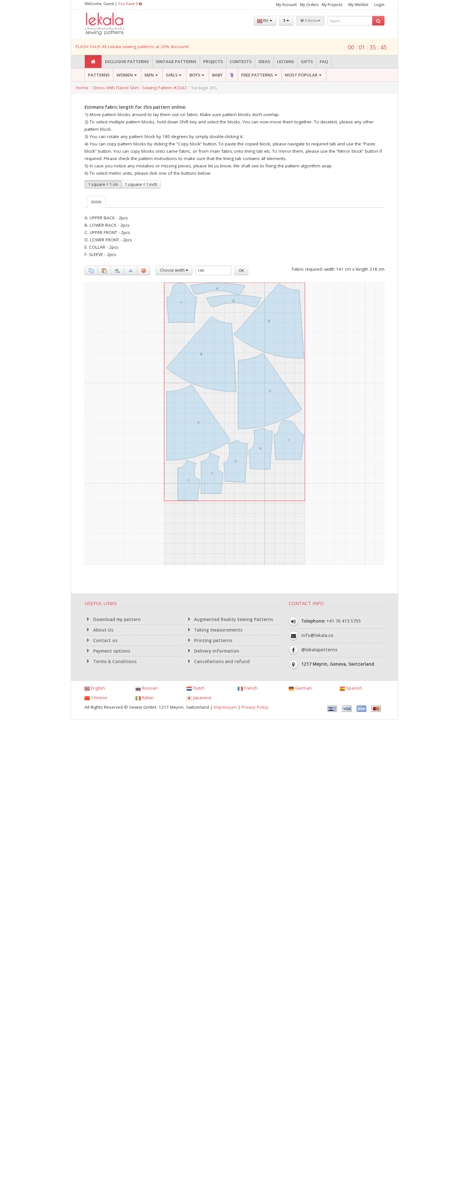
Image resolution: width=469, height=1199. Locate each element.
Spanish (353, 688)
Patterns (99, 75)
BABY (217, 75)
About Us (102, 630)
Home (82, 88)
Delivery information (216, 651)
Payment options (111, 651)
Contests (241, 61)
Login (379, 4)
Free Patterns (257, 75)
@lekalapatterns (319, 650)
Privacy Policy (255, 707)
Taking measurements (217, 630)
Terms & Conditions (114, 661)
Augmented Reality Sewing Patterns (233, 619)
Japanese (202, 697)
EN (265, 20)
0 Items (311, 20)
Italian (147, 697)
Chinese (98, 697)
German (303, 688)
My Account (286, 4)
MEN (149, 75)
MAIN (96, 202)
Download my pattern (116, 619)
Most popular (301, 75)
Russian (149, 688)
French (250, 688)
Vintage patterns (176, 61)
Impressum (225, 707)
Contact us (104, 640)
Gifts (307, 61)
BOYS (195, 75)
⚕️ (231, 75)
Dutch (198, 688)
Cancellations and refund (221, 661)
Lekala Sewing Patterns (116, 24)
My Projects (332, 4)
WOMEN (124, 75)
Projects (213, 61)
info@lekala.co (317, 635)
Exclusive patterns (127, 61)
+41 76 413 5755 (343, 621)
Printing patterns (212, 640)
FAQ (324, 61)
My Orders (309, 4)
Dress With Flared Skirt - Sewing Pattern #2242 (140, 88)
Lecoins (285, 61)
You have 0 (128, 3)
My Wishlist (358, 4)
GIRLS (172, 75)
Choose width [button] (173, 270)
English (97, 688)
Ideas (264, 61)
